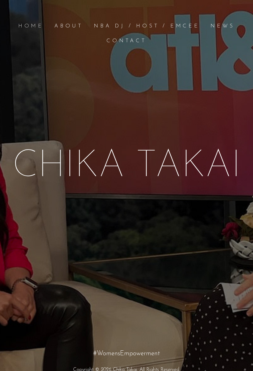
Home (31, 26)
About (68, 26)
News (222, 26)
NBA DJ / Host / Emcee (147, 26)
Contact (126, 40)
